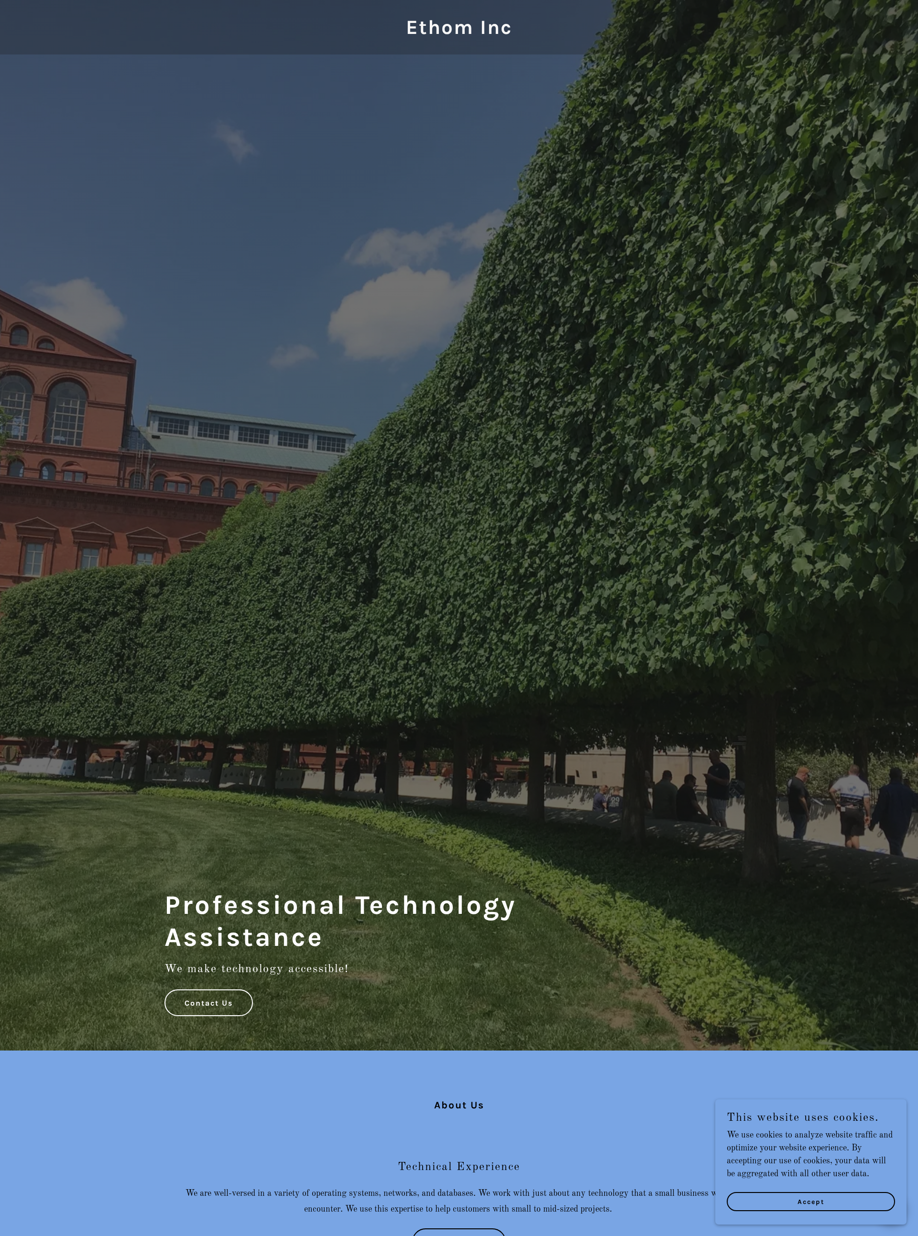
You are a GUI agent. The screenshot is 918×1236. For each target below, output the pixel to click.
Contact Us (209, 1003)
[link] (459, 31)
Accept (811, 1202)
